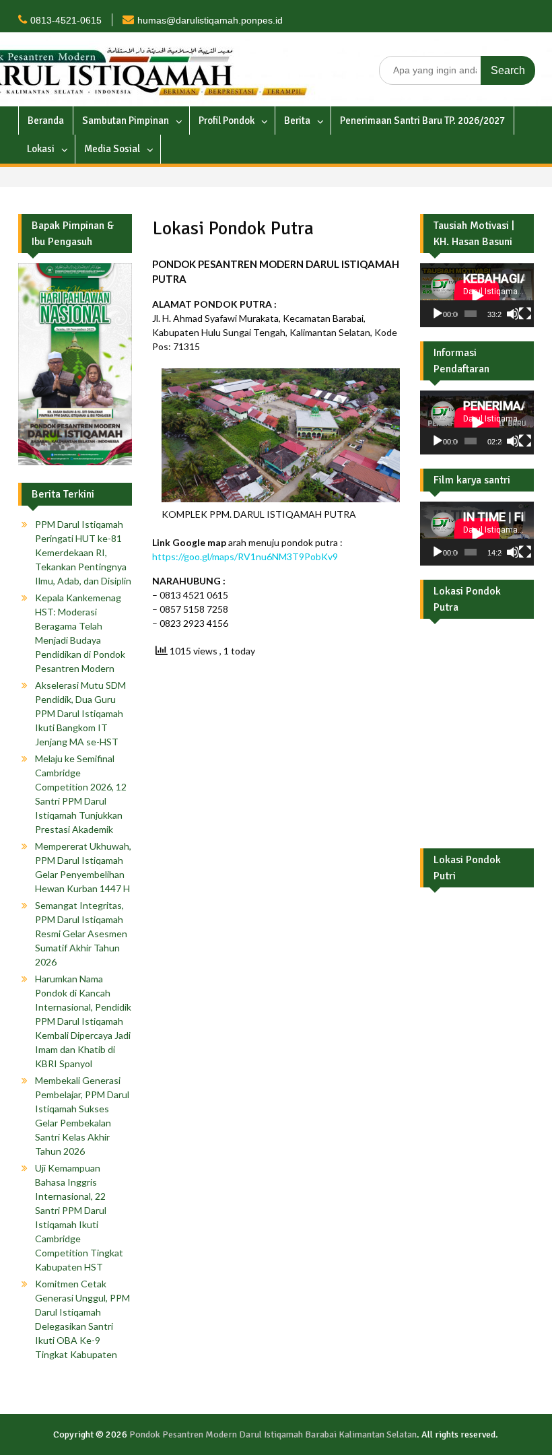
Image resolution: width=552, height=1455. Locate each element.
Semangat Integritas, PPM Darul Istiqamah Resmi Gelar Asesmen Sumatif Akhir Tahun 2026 (81, 934)
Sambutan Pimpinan (125, 120)
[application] (477, 295)
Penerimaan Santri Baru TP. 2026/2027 (422, 120)
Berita (297, 120)
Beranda (46, 120)
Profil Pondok (226, 120)
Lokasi (41, 149)
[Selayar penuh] (525, 313)
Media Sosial (112, 149)
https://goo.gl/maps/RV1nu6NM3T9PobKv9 (245, 556)
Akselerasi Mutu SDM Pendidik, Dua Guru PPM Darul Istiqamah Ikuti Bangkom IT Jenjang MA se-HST (80, 713)
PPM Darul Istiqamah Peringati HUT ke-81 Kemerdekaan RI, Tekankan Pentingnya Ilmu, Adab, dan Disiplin (83, 552)
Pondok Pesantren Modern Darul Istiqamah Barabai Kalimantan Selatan (273, 1434)
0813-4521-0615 (66, 20)
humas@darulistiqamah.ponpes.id (210, 20)
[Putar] (437, 313)
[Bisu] (513, 313)
